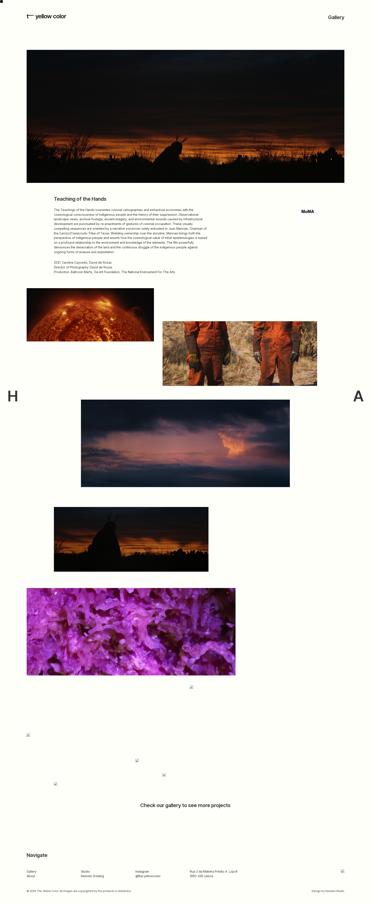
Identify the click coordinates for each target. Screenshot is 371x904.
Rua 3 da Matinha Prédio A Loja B (213, 871)
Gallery (336, 17)
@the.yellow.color (148, 876)
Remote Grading (92, 876)
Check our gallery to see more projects (185, 805)
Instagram (142, 871)
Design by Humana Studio (328, 891)
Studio (85, 871)
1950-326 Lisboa (201, 876)
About (31, 876)
